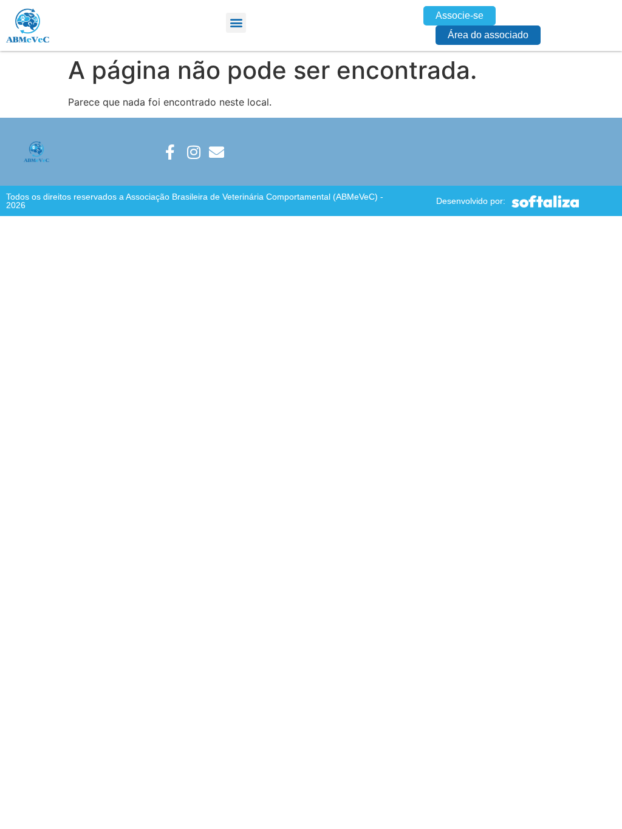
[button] (236, 23)
